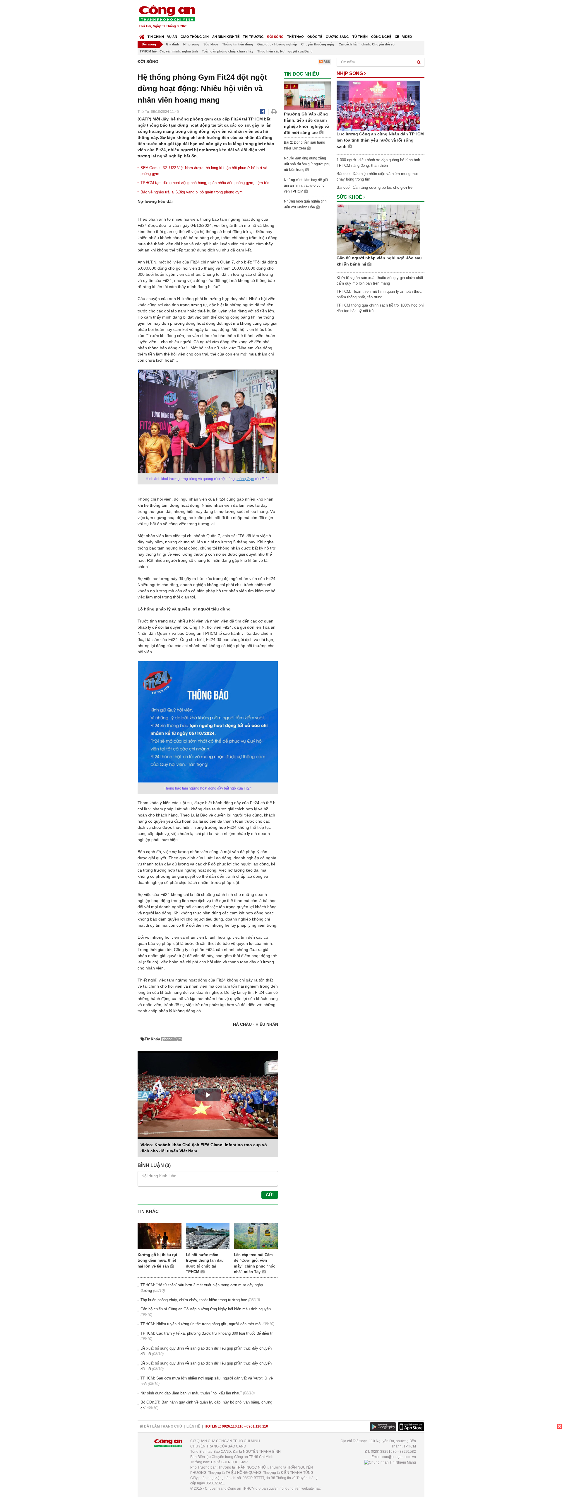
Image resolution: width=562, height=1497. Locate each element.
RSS (326, 61)
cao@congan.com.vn (399, 1457)
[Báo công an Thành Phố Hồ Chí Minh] (167, 13)
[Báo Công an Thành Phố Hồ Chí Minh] (142, 35)
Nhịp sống (191, 44)
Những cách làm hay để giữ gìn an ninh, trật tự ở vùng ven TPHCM (306, 185)
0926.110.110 (233, 1426)
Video (407, 36)
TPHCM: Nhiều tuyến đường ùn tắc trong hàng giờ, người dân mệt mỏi (200, 1324)
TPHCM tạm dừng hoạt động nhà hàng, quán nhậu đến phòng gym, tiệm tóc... (206, 183)
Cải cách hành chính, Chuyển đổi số (367, 44)
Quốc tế (314, 36)
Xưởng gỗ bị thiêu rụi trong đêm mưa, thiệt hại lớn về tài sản (157, 1260)
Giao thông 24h (195, 36)
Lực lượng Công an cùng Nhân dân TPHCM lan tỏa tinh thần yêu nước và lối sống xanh (380, 140)
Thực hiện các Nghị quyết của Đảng (285, 51)
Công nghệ (381, 36)
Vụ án (172, 36)
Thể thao (295, 36)
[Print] (274, 111)
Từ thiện (360, 36)
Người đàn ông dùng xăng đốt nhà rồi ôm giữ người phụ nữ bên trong (307, 164)
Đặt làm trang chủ (162, 1426)
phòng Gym (245, 479)
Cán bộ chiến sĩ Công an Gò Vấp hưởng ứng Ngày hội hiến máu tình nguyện (205, 1309)
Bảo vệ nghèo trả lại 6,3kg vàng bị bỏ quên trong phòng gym (191, 192)
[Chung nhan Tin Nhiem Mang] (390, 1462)
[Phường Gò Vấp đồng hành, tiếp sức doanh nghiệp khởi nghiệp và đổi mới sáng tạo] (307, 95)
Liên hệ (193, 1426)
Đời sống (275, 36)
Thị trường (253, 36)
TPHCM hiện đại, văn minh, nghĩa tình (169, 51)
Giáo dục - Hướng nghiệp (277, 44)
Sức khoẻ (210, 44)
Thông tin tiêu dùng (237, 44)
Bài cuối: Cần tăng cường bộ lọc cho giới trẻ (374, 187)
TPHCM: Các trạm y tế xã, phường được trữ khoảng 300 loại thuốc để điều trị (206, 1333)
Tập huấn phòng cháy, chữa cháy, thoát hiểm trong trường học (193, 1300)
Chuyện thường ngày (318, 44)
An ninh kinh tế (225, 36)
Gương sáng (337, 36)
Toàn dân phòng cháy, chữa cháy (227, 51)
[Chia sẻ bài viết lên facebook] (262, 111)
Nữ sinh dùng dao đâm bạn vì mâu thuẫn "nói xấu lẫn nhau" (191, 1393)
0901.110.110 (257, 1426)
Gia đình (172, 44)
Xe (397, 36)
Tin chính (156, 36)
